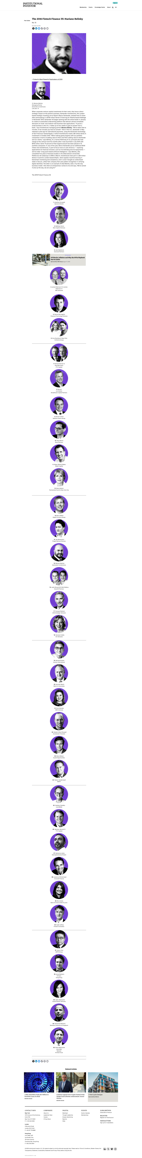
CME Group (60, 261)
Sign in (115, 2)
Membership (83, 7)
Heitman (97, 1096)
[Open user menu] (116, 7)
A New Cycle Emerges (95, 1095)
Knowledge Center (100, 7)
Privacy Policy (56, 1150)
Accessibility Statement (44, 1150)
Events (91, 7)
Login (35, 1155)
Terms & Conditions (85, 1148)
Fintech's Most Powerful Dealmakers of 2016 (47, 79)
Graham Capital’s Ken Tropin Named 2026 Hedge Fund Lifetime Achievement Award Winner (71, 1096)
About (109, 7)
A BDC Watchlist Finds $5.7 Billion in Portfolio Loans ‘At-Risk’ (37, 1095)
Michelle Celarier (28, 1098)
